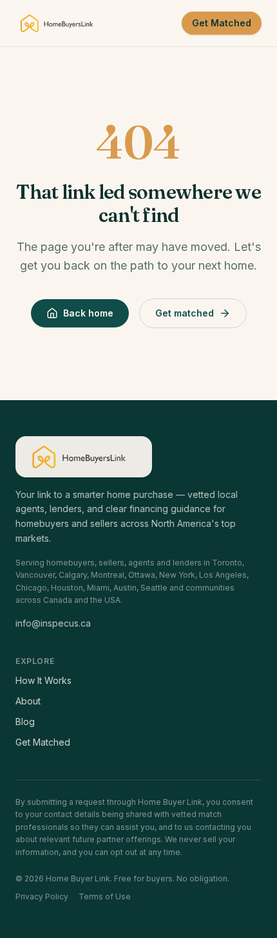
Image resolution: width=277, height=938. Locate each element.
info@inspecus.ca (53, 623)
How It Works (43, 680)
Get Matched (221, 22)
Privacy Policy (41, 896)
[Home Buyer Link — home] (60, 23)
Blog (25, 721)
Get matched (184, 313)
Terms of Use (105, 896)
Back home (88, 313)
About (28, 700)
